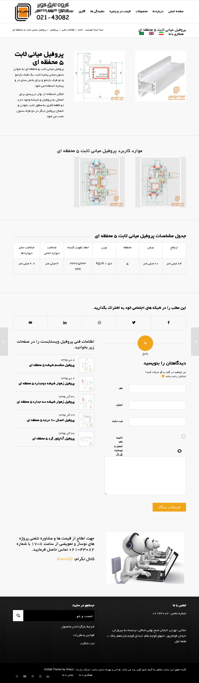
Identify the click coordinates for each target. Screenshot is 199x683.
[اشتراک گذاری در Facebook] (168, 323)
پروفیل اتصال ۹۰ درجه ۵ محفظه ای (51, 420)
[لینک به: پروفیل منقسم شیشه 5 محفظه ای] (86, 365)
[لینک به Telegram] (32, 676)
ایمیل (119, 405)
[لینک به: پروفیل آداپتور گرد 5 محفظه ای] (86, 438)
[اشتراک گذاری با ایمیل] (30, 323)
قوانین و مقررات (83, 635)
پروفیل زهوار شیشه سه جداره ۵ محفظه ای (46, 402)
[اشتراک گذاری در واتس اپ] (99, 323)
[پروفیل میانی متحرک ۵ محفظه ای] (195, 341)
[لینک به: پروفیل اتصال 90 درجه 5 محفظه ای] (86, 420)
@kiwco (65, 559)
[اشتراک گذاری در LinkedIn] (65, 323)
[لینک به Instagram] (40, 676)
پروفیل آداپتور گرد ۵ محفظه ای (53, 439)
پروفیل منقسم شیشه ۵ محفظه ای (52, 365)
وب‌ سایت (117, 421)
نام (120, 388)
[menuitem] (176, 11)
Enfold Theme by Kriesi (58, 670)
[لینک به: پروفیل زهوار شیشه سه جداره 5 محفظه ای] (86, 402)
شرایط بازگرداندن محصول (77, 626)
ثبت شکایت (87, 643)
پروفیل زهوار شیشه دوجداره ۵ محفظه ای (47, 384)
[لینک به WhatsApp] (17, 676)
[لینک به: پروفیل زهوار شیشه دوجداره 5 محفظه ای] (86, 383)
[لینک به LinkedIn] (48, 676)
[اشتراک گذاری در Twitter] (134, 323)
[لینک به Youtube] (25, 676)
